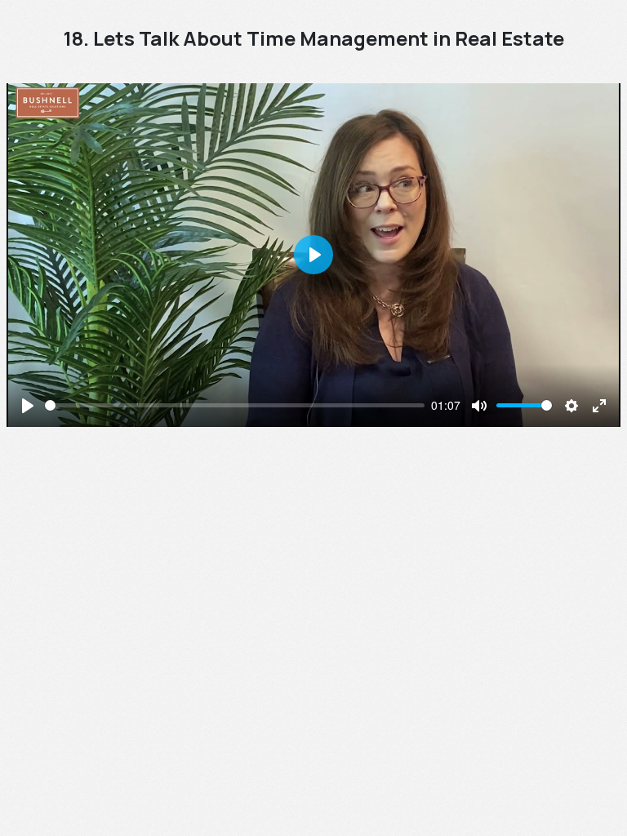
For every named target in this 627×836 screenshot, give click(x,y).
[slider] (235, 405)
